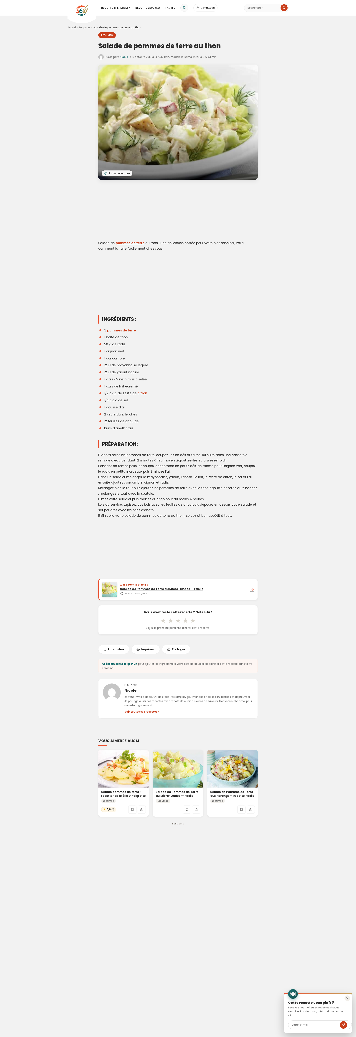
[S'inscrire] (343, 1025)
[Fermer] (347, 998)
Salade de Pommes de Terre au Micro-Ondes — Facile (177, 794)
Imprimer (148, 649)
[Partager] (142, 810)
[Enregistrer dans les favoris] (132, 810)
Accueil (71, 27)
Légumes (84, 27)
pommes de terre (130, 243)
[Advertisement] (178, 211)
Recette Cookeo (147, 8)
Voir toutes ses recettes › (141, 712)
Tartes (170, 8)
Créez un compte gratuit (119, 664)
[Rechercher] (284, 7)
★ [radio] (163, 620)
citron (142, 393)
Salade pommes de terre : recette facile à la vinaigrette (123, 794)
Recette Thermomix (116, 8)
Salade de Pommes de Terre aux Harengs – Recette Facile (232, 794)
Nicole (124, 57)
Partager (178, 649)
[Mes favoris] (184, 8)
